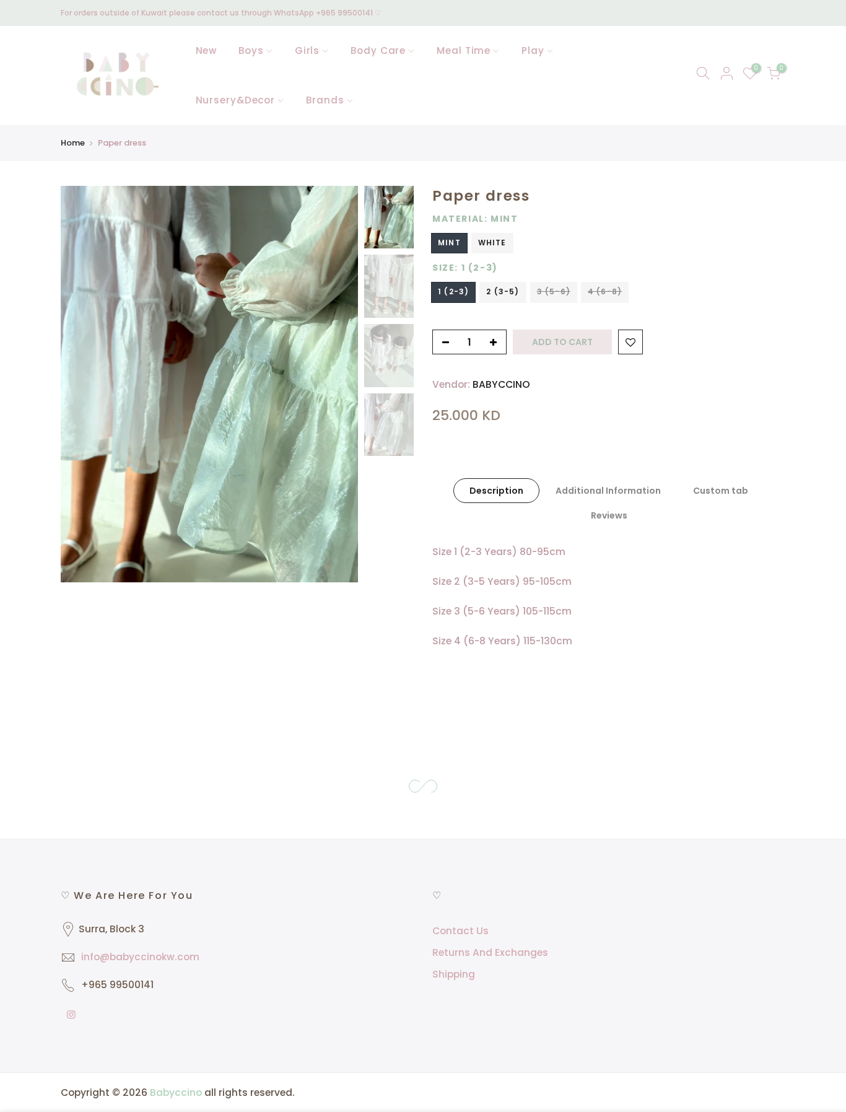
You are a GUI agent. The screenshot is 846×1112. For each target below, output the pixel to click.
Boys (251, 50)
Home (73, 143)
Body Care (378, 50)
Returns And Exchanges (490, 952)
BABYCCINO (501, 384)
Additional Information (608, 490)
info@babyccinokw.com (140, 956)
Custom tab (720, 490)
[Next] (336, 384)
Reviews (609, 515)
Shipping (453, 974)
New (206, 50)
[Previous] (82, 384)
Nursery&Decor (236, 100)
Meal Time (464, 50)
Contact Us (460, 930)
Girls (307, 50)
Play (532, 50)
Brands (325, 100)
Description (496, 490)
